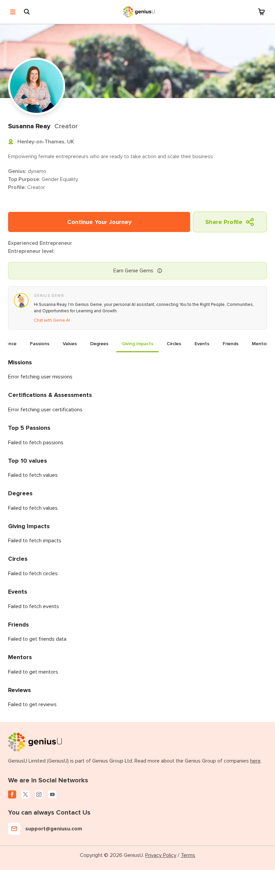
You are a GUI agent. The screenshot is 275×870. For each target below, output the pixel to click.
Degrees (99, 344)
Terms (188, 855)
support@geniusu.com (53, 828)
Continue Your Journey (99, 222)
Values (70, 344)
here (255, 761)
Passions (39, 344)
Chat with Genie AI (52, 320)
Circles (174, 344)
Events (202, 344)
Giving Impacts (137, 344)
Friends (230, 344)
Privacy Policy (160, 855)
